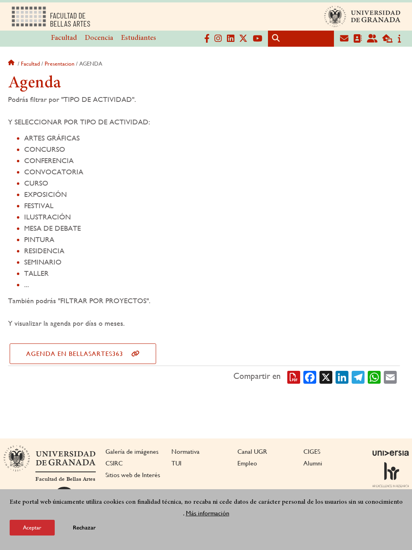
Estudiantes (138, 38)
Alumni (312, 463)
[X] (325, 376)
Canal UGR (252, 451)
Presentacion (59, 63)
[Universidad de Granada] (362, 16)
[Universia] (391, 453)
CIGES (311, 451)
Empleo (247, 463)
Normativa (185, 451)
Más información (207, 513)
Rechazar (84, 527)
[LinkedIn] (342, 376)
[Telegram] (358, 376)
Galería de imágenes (132, 451)
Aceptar (32, 527)
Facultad (64, 38)
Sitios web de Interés (132, 475)
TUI (176, 463)
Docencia (99, 38)
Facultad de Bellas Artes (65, 479)
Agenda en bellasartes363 (74, 354)
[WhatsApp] (374, 376)
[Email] (390, 376)
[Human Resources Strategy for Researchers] (391, 474)
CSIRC (114, 463)
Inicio (12, 64)
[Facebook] (309, 376)
